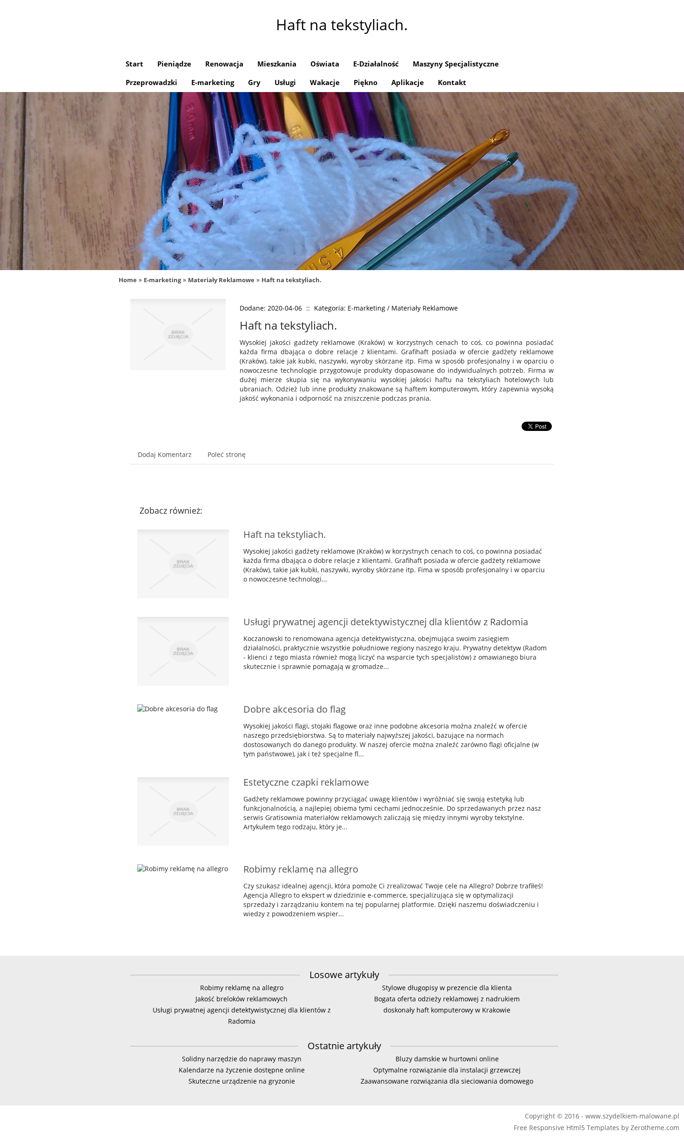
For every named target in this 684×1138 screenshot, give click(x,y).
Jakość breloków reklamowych (241, 998)
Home (128, 280)
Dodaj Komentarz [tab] (165, 454)
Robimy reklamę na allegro (300, 869)
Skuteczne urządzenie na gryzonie (241, 1081)
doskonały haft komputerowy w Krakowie (446, 1010)
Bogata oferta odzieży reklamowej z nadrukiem (447, 998)
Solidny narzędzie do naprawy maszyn (242, 1058)
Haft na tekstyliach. (292, 280)
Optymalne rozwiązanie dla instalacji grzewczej (447, 1069)
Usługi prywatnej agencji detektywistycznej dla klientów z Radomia (385, 621)
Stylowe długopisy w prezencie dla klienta (447, 987)
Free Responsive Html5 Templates (566, 1127)
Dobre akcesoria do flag (294, 709)
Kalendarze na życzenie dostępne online (242, 1069)
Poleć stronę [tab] (227, 454)
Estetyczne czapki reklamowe (306, 782)
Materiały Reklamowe (221, 280)
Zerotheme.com (654, 1127)
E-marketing (162, 280)
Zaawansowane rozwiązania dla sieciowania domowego (447, 1081)
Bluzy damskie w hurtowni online (447, 1058)
